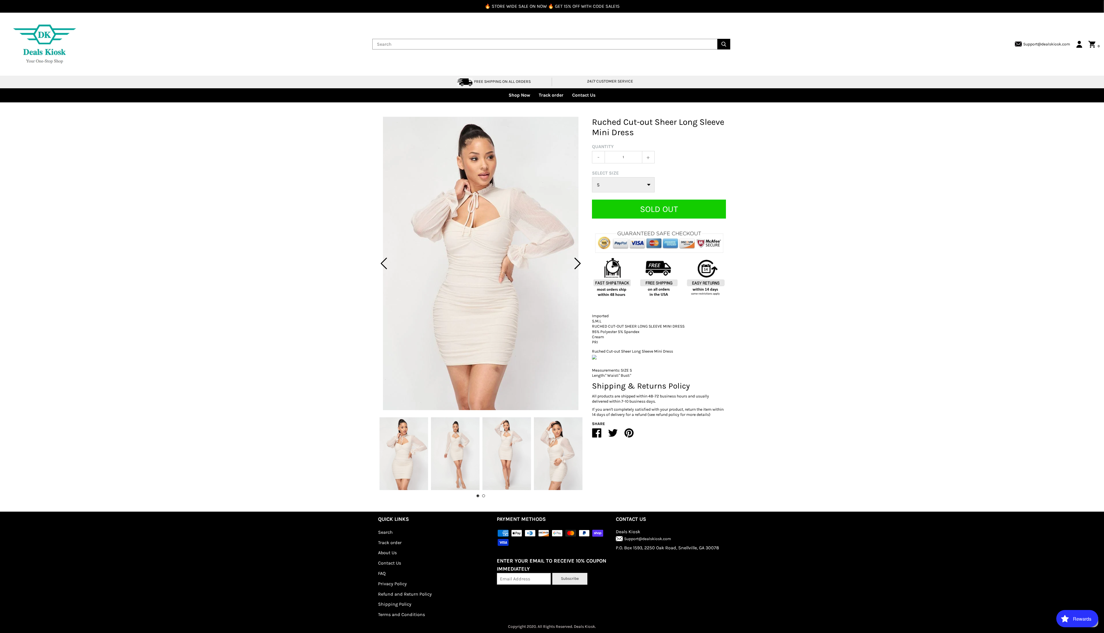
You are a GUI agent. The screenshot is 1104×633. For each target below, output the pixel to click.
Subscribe (570, 578)
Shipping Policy (394, 604)
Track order (551, 95)
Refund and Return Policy (405, 594)
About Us (387, 552)
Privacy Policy (392, 583)
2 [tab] (483, 496)
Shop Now (519, 95)
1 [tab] (478, 496)
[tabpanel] (480, 263)
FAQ (382, 573)
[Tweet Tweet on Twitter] (613, 435)
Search (385, 532)
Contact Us (583, 95)
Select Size (605, 173)
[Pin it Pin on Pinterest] (629, 435)
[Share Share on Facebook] (597, 435)
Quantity (603, 146)
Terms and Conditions (401, 614)
